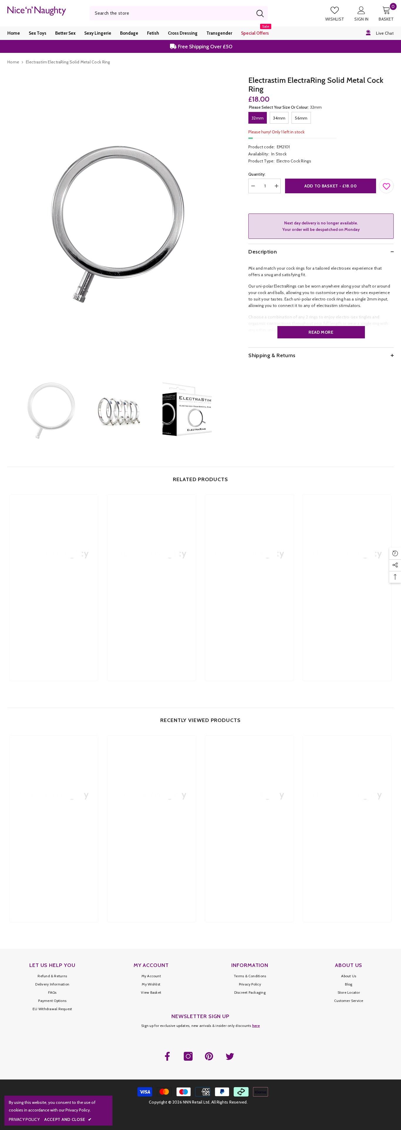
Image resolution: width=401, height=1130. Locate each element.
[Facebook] (167, 1056)
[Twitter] (230, 1056)
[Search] (179, 13)
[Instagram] (188, 1056)
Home (13, 62)
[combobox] (171, 13)
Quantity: (257, 174)
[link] (54, 624)
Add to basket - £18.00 (330, 186)
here (256, 1025)
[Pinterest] (209, 1056)
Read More (321, 332)
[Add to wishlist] (386, 185)
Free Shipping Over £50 (204, 46)
